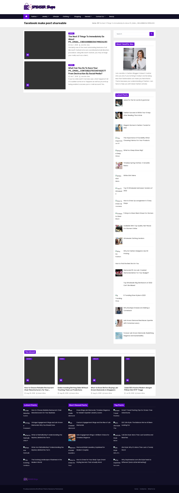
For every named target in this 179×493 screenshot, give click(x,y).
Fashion (34, 16)
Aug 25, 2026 (64, 393)
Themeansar (59, 489)
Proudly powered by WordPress (33, 489)
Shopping (77, 16)
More (128, 359)
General (88, 16)
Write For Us (151, 489)
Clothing (66, 16)
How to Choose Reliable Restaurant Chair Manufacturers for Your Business (39, 390)
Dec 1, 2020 (74, 45)
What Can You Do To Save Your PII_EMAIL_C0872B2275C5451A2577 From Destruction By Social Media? (87, 71)
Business (29, 359)
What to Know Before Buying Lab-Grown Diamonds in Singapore (104, 389)
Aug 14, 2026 (97, 393)
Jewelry (45, 16)
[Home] (26, 16)
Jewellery (95, 359)
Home (94, 23)
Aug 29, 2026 (31, 393)
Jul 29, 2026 (130, 393)
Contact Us (100, 16)
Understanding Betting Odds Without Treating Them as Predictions (73, 389)
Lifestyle (56, 16)
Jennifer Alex (85, 45)
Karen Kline (42, 393)
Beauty (111, 16)
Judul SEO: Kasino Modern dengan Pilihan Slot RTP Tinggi (138, 389)
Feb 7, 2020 (74, 76)
